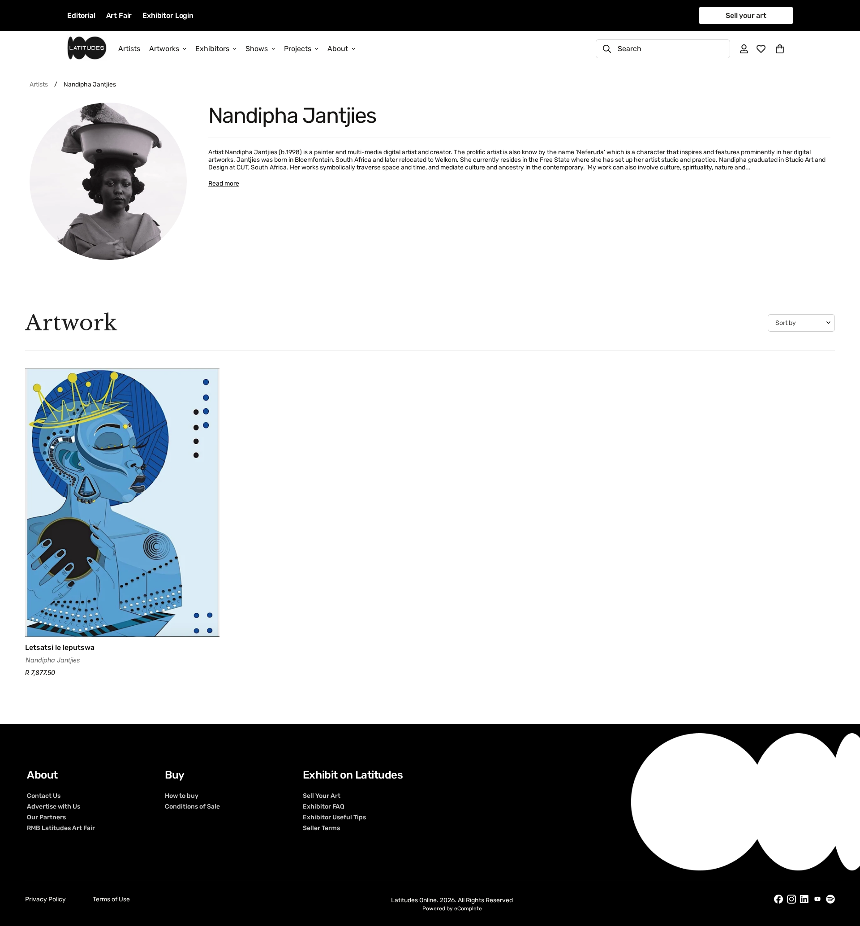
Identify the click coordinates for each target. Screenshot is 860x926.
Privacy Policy (45, 899)
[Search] (607, 49)
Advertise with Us (53, 806)
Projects (297, 48)
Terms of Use (111, 899)
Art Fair (119, 15)
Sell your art (746, 15)
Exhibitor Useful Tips (334, 817)
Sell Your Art (321, 795)
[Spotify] (830, 899)
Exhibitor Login (168, 15)
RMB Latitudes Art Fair (61, 827)
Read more (223, 183)
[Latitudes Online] (87, 48)
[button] (780, 49)
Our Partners (46, 817)
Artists (129, 48)
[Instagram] (791, 899)
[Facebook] (778, 899)
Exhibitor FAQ (323, 806)
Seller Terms (321, 827)
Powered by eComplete (452, 908)
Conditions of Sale (192, 806)
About (337, 48)
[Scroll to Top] (842, 877)
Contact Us (43, 795)
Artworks (164, 48)
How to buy (181, 795)
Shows (256, 48)
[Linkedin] (804, 899)
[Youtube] (817, 899)
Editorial (81, 15)
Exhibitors (212, 48)
